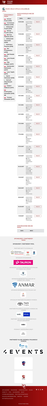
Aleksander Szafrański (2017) (9, 68)
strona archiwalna (8, 394)
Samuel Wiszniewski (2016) (8, 81)
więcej (38, 21)
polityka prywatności (21, 394)
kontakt (19, 396)
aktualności (5, 390)
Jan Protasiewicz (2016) (8, 50)
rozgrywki (14, 390)
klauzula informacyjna (9, 396)
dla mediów (16, 392)
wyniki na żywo (23, 390)
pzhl (10, 392)
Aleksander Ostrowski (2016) (9, 40)
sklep (22, 392)
